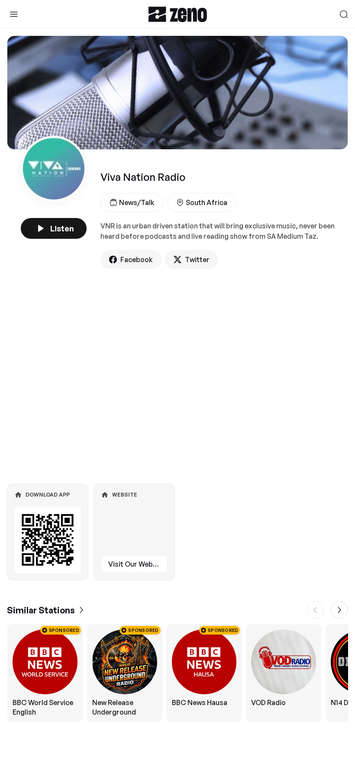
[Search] (344, 14)
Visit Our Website (136, 564)
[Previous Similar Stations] (315, 610)
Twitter (197, 259)
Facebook (136, 259)
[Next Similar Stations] (339, 610)
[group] (177, 673)
